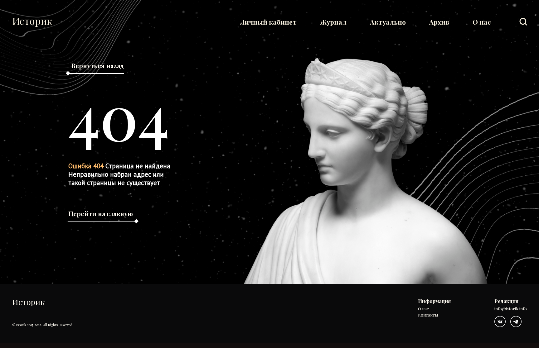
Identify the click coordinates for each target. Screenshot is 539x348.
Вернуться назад (97, 65)
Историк (32, 20)
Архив (439, 21)
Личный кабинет (268, 21)
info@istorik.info (510, 309)
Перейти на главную (100, 213)
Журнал (333, 21)
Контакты (428, 315)
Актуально (388, 21)
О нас (482, 21)
